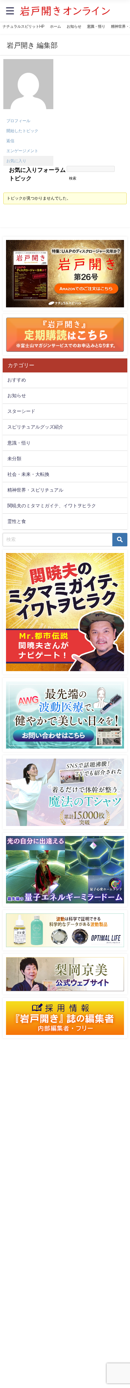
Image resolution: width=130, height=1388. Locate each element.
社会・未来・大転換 (28, 474)
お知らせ (74, 26)
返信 (10, 141)
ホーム (55, 26)
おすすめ (16, 379)
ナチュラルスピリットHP (23, 26)
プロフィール (18, 121)
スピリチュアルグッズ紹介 (35, 427)
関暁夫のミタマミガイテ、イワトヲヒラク (51, 505)
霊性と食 (16, 521)
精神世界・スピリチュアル (35, 490)
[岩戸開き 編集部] (28, 88)
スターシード (21, 411)
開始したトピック (22, 131)
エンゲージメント (22, 151)
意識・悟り (96, 26)
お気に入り (16, 161)
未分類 (14, 458)
